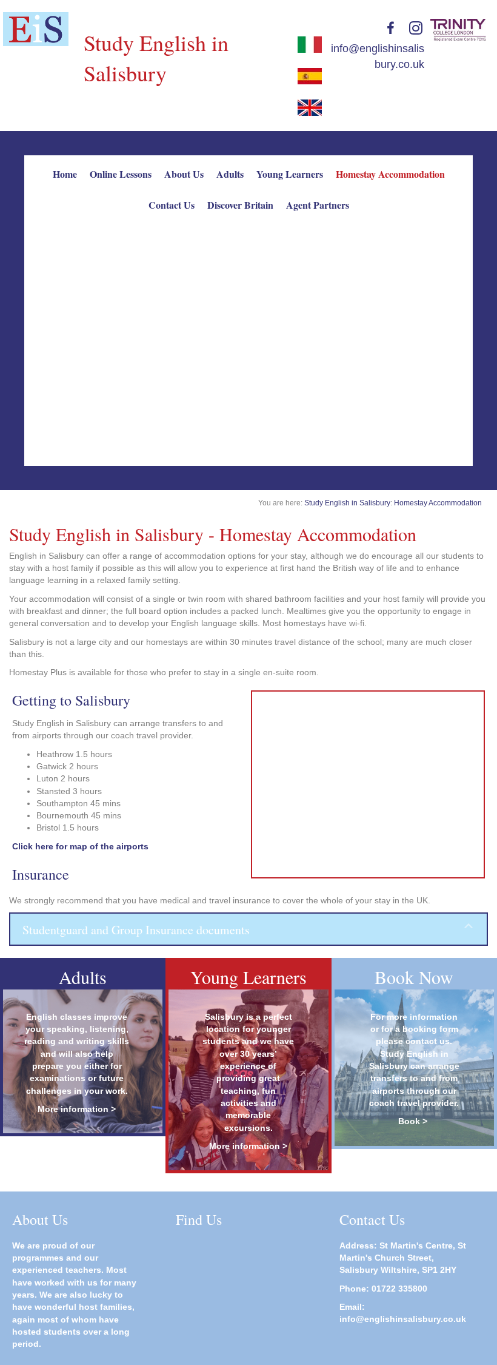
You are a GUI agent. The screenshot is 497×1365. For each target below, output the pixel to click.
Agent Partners (317, 205)
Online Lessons (121, 174)
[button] (248, 929)
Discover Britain (240, 205)
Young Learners (289, 174)
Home (65, 174)
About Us (184, 174)
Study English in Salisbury (347, 503)
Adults (230, 174)
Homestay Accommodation (390, 174)
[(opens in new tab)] (35, 28)
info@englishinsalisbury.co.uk (402, 1319)
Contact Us (171, 205)
